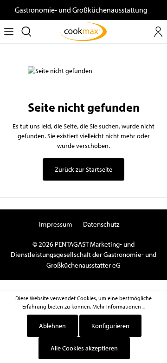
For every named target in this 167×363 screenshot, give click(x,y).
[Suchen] (26, 31)
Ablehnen (52, 326)
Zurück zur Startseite (83, 169)
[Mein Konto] (158, 31)
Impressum (55, 224)
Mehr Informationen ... (118, 306)
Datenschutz (101, 224)
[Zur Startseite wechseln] (83, 31)
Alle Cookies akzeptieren (84, 348)
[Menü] (9, 31)
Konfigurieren (110, 326)
